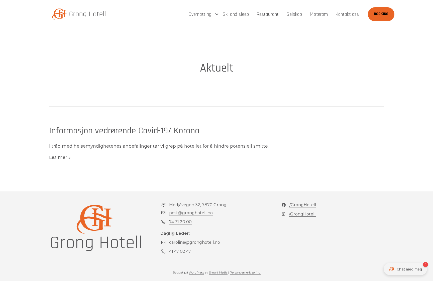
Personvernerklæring (245, 272)
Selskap (294, 14)
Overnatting (200, 14)
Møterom (319, 14)
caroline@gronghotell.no (194, 242)
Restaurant (268, 14)
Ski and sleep (236, 14)
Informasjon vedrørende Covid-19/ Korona (124, 130)
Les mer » (60, 157)
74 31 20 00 (180, 221)
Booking (381, 14)
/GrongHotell (302, 204)
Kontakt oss (347, 14)
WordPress (196, 272)
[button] (217, 14)
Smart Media (218, 272)
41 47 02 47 (180, 251)
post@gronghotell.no (191, 212)
